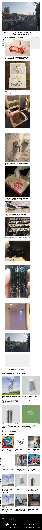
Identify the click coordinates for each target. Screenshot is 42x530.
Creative (3, 423)
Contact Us (3, 520)
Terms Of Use (13, 519)
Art (0, 442)
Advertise (3, 519)
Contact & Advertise (14, 520)
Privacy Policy (13, 518)
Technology (0, 501)
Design (23, 423)
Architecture (0, 461)
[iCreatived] (11, 525)
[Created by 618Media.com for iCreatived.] (38, 527)
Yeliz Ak (19, 423)
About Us (3, 518)
